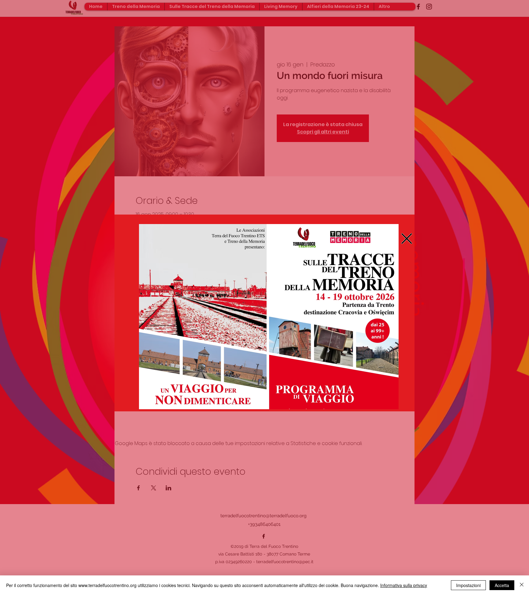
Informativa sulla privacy (403, 585)
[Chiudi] (521, 585)
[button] (406, 238)
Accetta (502, 585)
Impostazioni (468, 585)
